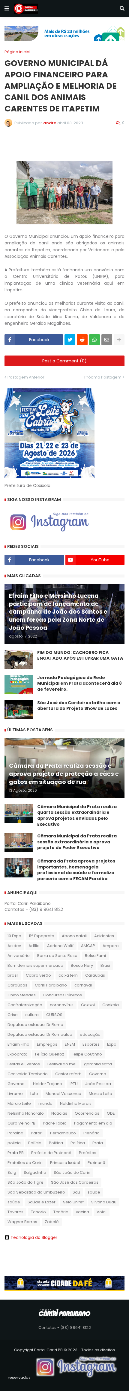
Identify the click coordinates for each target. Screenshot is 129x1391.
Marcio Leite (100, 1093)
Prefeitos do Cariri (25, 1162)
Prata (97, 1143)
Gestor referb (68, 1074)
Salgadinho (35, 1172)
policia (14, 1143)
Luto (34, 1093)
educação (90, 1034)
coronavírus (62, 1005)
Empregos (47, 1044)
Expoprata (18, 1054)
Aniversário (19, 955)
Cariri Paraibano (51, 985)
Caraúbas (17, 985)
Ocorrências (87, 1113)
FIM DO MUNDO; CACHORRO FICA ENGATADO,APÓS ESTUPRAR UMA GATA (80, 655)
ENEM (70, 1044)
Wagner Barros (22, 1222)
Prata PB (16, 1153)
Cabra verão (38, 975)
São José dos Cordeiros (74, 1182)
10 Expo (14, 936)
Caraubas (95, 975)
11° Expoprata (41, 936)
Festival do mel (61, 1064)
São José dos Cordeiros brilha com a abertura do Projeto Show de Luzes (78, 706)
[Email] (106, 339)
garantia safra (98, 1064)
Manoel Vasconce (63, 1093)
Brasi (105, 965)
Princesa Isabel (65, 1162)
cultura (32, 1015)
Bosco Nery (82, 965)
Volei (101, 1212)
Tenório (60, 1212)
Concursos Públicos (62, 995)
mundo (45, 1103)
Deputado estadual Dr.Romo (35, 1024)
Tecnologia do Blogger (33, 1237)
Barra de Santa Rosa (57, 955)
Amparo (111, 946)
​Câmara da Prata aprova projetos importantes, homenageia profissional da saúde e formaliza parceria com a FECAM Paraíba (76, 870)
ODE (111, 1113)
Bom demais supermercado (35, 965)
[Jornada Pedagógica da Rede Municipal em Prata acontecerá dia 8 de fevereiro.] (18, 684)
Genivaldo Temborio (28, 1074)
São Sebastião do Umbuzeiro (36, 1192)
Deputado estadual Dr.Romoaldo (40, 1034)
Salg (12, 1172)
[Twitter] (69, 339)
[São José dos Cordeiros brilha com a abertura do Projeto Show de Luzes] (18, 709)
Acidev (14, 946)
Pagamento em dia (93, 1123)
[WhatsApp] (94, 339)
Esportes (91, 1044)
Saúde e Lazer (42, 1202)
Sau (76, 1192)
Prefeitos (87, 1153)
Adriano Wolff (60, 946)
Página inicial (17, 52)
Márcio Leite (19, 1103)
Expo (111, 1044)
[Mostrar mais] (119, 339)
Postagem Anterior (26, 377)
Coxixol (88, 1005)
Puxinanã (96, 1162)
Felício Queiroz (49, 1054)
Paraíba (15, 1133)
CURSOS (54, 1015)
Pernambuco (63, 1133)
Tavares (15, 1212)
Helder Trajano (47, 1084)
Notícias (59, 1113)
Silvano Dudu (103, 1202)
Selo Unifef (73, 1202)
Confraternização (25, 1005)
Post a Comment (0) (64, 361)
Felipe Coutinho (87, 1054)
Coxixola (110, 1005)
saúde (14, 1202)
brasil (13, 975)
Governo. (17, 1084)
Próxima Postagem (103, 377)
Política (77, 1143)
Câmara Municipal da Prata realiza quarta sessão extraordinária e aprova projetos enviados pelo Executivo (77, 815)
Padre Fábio (55, 1123)
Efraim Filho (18, 1044)
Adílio (34, 946)
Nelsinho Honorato (26, 1113)
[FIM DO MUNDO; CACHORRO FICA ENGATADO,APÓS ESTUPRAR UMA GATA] (18, 659)
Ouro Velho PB (21, 1123)
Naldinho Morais (76, 1103)
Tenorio (38, 1212)
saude (94, 1192)
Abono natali (74, 936)
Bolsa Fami (95, 955)
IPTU (74, 1084)
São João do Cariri (72, 1172)
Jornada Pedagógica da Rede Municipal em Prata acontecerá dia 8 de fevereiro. (79, 683)
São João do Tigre (26, 1182)
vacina (82, 1212)
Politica (56, 1143)
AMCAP (88, 946)
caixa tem (68, 975)
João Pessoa (98, 1084)
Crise (13, 1015)
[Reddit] (82, 339)
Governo (97, 1074)
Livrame (15, 1093)
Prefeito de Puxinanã (51, 1153)
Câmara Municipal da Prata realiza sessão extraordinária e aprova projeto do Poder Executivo (77, 842)
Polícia (34, 1143)
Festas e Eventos (24, 1064)
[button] (7, 8)
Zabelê (52, 1222)
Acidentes (104, 936)
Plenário (91, 1133)
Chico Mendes (22, 995)
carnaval (83, 985)
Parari (37, 1133)
